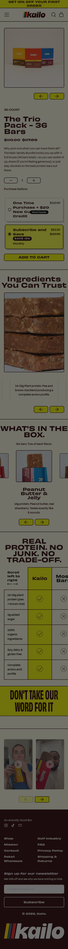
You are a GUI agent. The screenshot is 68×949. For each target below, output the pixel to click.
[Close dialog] (65, 442)
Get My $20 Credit (34, 494)
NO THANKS (34, 502)
